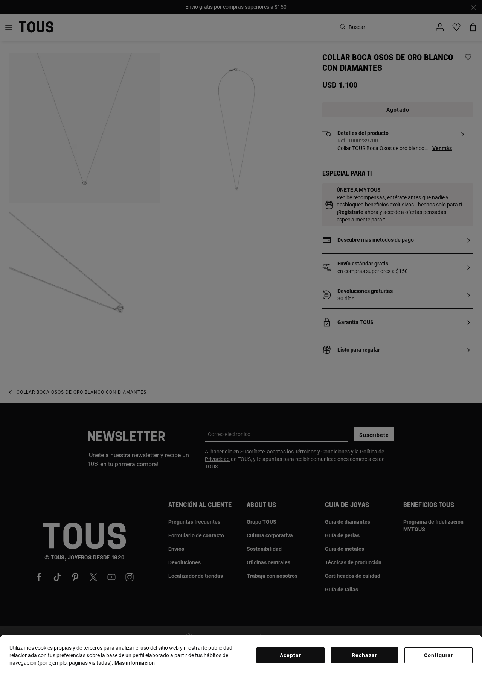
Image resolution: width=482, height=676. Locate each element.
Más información (134, 663)
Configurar (438, 655)
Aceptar (290, 655)
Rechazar (364, 655)
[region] (241, 655)
